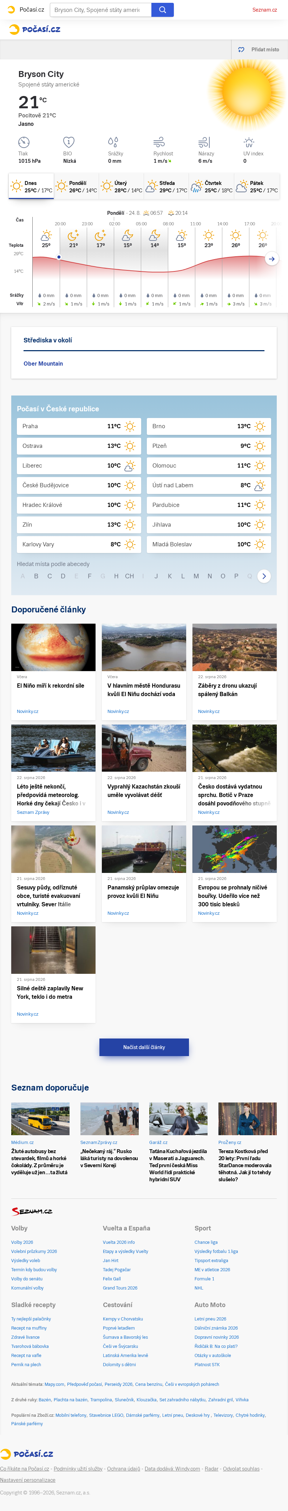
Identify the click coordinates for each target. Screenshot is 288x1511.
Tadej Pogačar (117, 1269)
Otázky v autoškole (213, 1355)
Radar (211, 1469)
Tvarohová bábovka (30, 1346)
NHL (199, 1288)
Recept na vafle (26, 1355)
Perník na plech (26, 1364)
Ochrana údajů (123, 1469)
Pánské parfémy (27, 1423)
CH (129, 576)
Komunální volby (27, 1288)
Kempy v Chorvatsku (123, 1319)
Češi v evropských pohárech (192, 1384)
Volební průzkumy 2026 (34, 1251)
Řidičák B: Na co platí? (216, 1346)
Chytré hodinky (250, 1415)
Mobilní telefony (70, 1415)
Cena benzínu (148, 1384)
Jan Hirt (110, 1260)
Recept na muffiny (29, 1328)
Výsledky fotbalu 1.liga (216, 1251)
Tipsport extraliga (211, 1260)
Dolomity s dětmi (119, 1364)
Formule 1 (204, 1279)
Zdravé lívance (25, 1337)
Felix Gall (112, 1279)
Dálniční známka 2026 (216, 1328)
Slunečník (124, 1399)
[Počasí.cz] (34, 29)
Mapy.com (54, 1384)
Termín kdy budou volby (34, 1269)
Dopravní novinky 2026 (217, 1337)
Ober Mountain (43, 363)
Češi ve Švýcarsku (120, 1346)
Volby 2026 (22, 1242)
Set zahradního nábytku (182, 1399)
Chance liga (206, 1242)
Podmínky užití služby (78, 1469)
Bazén (45, 1399)
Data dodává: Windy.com (172, 1469)
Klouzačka (147, 1399)
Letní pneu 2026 (210, 1319)
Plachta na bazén (70, 1399)
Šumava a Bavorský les (125, 1337)
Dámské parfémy (142, 1415)
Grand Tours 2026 (120, 1288)
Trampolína (101, 1399)
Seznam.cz (265, 10)
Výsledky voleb (25, 1260)
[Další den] (272, 258)
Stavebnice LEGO (106, 1415)
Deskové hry (198, 1415)
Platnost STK (207, 1364)
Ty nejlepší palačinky (31, 1319)
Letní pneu (172, 1415)
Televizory (223, 1415)
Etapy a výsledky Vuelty (125, 1251)
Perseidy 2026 (118, 1384)
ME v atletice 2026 (212, 1269)
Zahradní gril (220, 1399)
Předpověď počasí (84, 1384)
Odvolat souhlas (241, 1469)
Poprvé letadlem (119, 1328)
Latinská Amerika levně (125, 1355)
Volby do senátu (26, 1279)
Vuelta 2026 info (119, 1242)
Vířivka (242, 1399)
